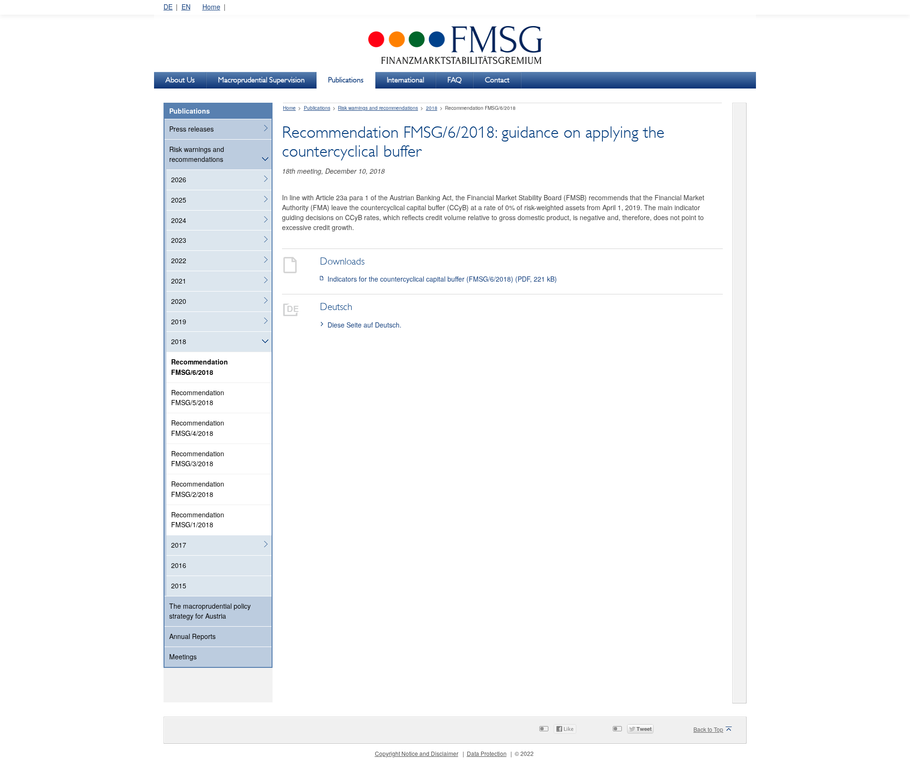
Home (211, 6)
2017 (178, 545)
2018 (178, 341)
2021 (178, 280)
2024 (178, 220)
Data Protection (487, 753)
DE (168, 6)
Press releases (191, 128)
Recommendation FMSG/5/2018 (197, 398)
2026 (178, 179)
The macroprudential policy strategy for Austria (210, 611)
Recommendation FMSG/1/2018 (197, 520)
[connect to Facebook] (543, 728)
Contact (497, 79)
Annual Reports (192, 636)
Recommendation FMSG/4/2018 (197, 428)
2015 (178, 585)
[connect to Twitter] (617, 728)
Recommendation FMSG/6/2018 (199, 367)
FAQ (454, 79)
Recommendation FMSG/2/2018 (197, 489)
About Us (180, 79)
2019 (178, 321)
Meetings (183, 656)
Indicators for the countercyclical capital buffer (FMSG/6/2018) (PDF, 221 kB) (442, 279)
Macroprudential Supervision (261, 79)
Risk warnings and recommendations (196, 154)
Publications (346, 79)
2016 (178, 565)
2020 (178, 301)
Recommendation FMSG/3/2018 (197, 459)
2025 (178, 199)
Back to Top (708, 729)
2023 (178, 240)
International (405, 79)
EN (186, 6)
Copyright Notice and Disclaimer (416, 753)
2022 (178, 260)
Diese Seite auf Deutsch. (364, 324)
